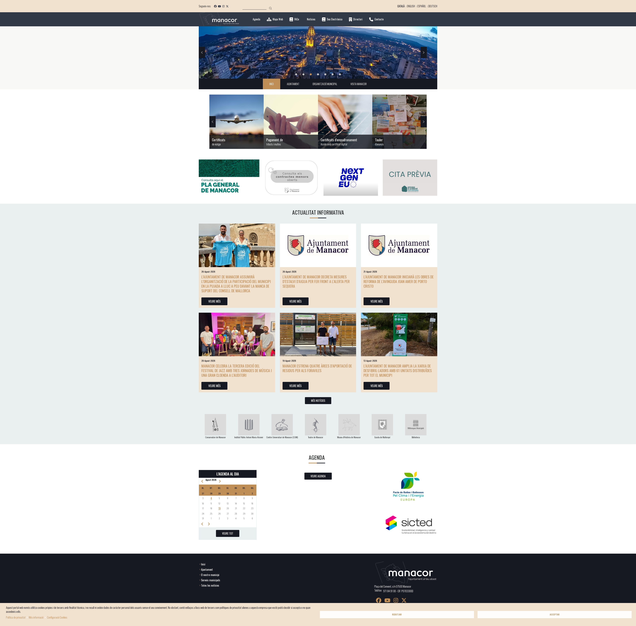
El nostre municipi (210, 575)
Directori (358, 19)
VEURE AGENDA (318, 476)
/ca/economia (291, 122)
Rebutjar (397, 614)
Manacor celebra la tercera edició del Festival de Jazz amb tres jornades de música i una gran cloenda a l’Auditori (236, 370)
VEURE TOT (227, 533)
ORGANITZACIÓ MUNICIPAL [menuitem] (325, 84)
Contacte (379, 19)
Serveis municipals (210, 580)
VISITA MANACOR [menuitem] (358, 84)
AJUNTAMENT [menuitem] (293, 84)
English (411, 6)
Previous (202, 52)
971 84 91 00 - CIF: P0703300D (398, 591)
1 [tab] (296, 74)
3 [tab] (311, 74)
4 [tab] (318, 74)
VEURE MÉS (214, 301)
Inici (203, 564)
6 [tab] (333, 74)
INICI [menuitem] (271, 84)
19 (219, 508)
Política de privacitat (16, 617)
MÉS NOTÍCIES (318, 401)
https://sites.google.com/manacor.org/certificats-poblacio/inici (236, 122)
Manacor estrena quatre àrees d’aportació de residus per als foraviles (317, 368)
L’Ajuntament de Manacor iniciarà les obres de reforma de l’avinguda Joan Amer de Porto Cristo (399, 281)
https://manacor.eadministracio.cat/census (345, 122)
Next (424, 52)
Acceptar (554, 614)
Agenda (256, 19)
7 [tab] (340, 74)
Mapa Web (278, 19)
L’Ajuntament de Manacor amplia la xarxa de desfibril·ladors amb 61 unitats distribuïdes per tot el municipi (398, 370)
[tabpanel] (318, 52)
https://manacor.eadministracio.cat (399, 122)
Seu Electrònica (334, 19)
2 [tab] (303, 74)
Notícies (311, 19)
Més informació (36, 617)
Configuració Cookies (57, 617)
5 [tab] (325, 74)
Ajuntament (207, 570)
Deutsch (432, 6)
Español (421, 6)
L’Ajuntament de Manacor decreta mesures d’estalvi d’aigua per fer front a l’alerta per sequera (316, 281)
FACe (296, 19)
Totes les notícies (210, 585)
